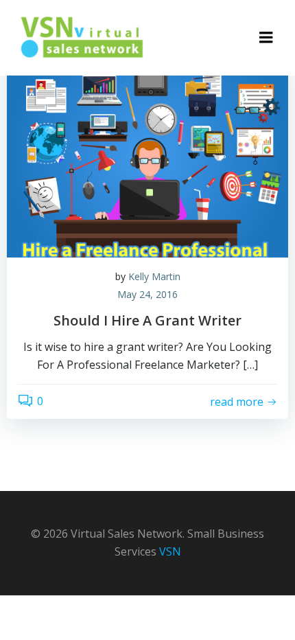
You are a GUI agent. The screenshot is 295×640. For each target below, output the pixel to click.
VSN (170, 551)
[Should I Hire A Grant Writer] (147, 153)
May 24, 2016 (147, 294)
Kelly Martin (154, 276)
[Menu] (266, 37)
